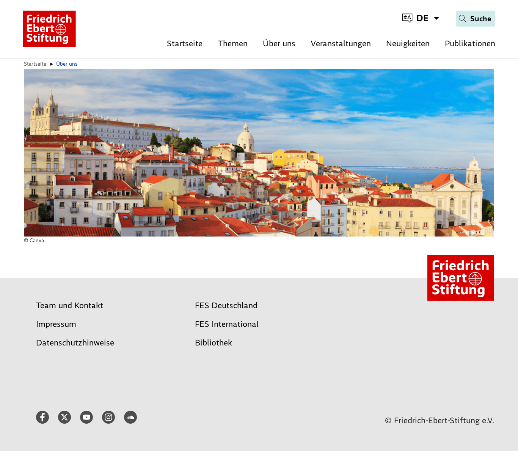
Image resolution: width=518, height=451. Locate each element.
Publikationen (470, 43)
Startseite (184, 43)
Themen (233, 43)
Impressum (56, 324)
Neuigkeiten (408, 43)
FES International (227, 324)
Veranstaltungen (341, 43)
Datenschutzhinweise (75, 342)
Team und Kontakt (69, 305)
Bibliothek (213, 342)
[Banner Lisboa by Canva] (259, 152)
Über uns (279, 43)
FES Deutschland (226, 305)
